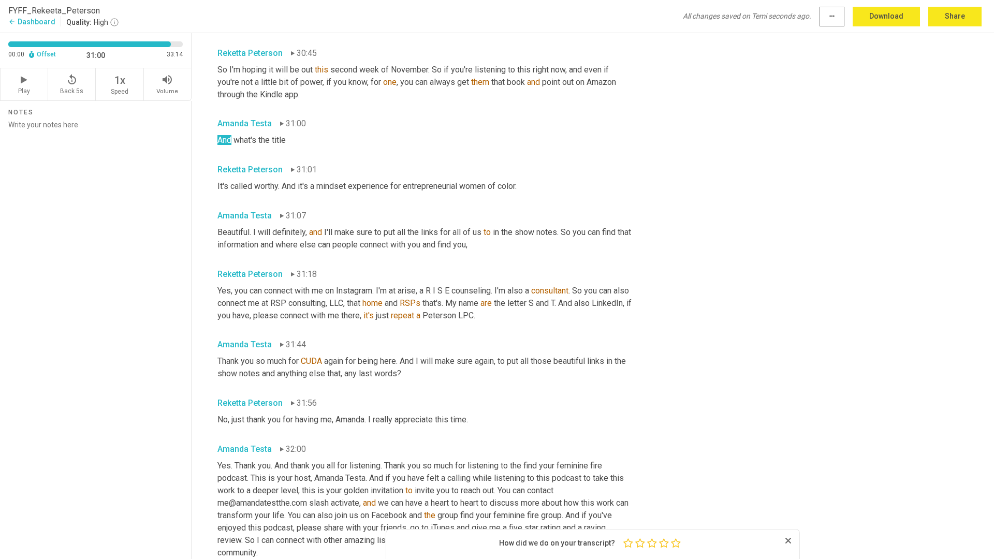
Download (886, 16)
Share (955, 16)
